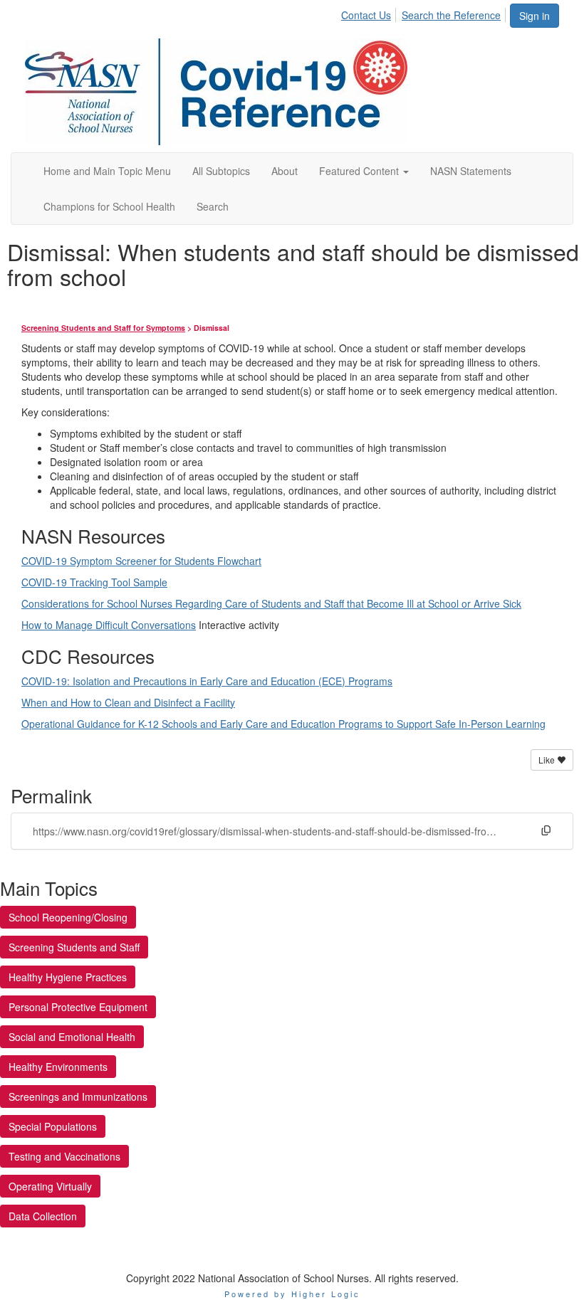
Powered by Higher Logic (292, 1293)
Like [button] (547, 760)
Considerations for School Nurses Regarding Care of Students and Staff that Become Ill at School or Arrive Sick (271, 603)
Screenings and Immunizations (78, 1096)
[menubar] (425, 13)
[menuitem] (370, 13)
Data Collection (43, 1216)
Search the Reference (451, 15)
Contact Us (366, 15)
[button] (363, 171)
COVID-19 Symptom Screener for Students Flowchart (141, 561)
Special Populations (53, 1126)
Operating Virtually (50, 1186)
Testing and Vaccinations (64, 1156)
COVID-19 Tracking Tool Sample (94, 582)
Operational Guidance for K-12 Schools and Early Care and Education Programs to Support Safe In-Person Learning (283, 724)
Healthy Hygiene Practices (68, 977)
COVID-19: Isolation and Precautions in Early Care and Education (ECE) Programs (206, 681)
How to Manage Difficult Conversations (108, 625)
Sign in (534, 16)
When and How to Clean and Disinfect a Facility (128, 702)
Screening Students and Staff (74, 947)
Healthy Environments (58, 1066)
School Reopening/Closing (68, 917)
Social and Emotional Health (72, 1037)
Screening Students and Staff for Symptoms (103, 327)
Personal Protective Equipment (78, 1007)
